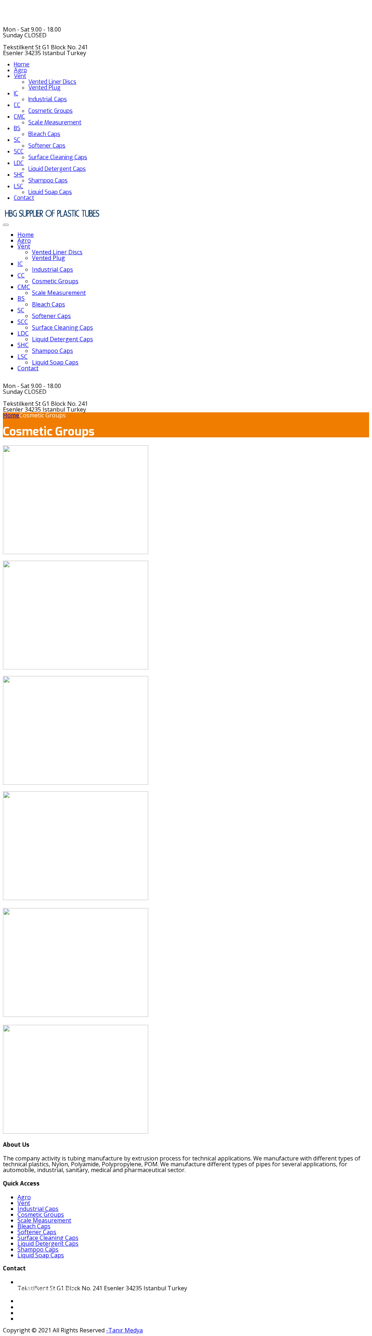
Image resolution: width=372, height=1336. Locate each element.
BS (17, 128)
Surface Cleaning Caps (57, 157)
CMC (19, 116)
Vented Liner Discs (52, 82)
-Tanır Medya (124, 1330)
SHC (19, 174)
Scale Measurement (54, 122)
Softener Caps (46, 145)
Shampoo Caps (48, 180)
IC (16, 93)
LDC (19, 163)
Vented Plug (44, 87)
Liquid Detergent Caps (57, 169)
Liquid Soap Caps (50, 192)
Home (21, 64)
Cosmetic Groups (50, 111)
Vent (20, 76)
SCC (19, 151)
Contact (24, 198)
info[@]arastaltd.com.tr (44, 1289)
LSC (18, 186)
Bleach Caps (44, 134)
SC (17, 140)
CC (17, 105)
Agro (20, 70)
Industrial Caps (47, 99)
